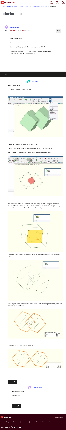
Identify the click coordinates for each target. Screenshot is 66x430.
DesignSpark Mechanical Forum (39, 6)
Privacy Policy (25, 422)
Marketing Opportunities (17, 425)
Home (3, 6)
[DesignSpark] (6, 417)
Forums (21, 6)
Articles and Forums (12, 6)
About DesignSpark (6, 422)
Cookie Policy (16, 422)
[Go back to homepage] (8, 2)
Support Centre (5, 425)
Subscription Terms (54, 422)
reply (14, 382)
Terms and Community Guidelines (39, 422)
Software (27, 6)
